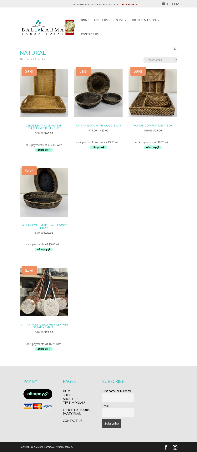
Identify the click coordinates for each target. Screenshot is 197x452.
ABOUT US (101, 20)
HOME (85, 20)
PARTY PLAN (72, 414)
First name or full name (117, 391)
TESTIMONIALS (74, 403)
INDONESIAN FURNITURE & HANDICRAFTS (95, 4)
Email (105, 406)
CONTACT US (89, 34)
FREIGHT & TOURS (144, 20)
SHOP (119, 20)
